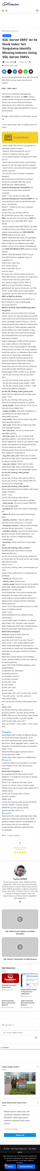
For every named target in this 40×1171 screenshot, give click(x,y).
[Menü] (37, 10)
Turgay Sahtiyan (13, 835)
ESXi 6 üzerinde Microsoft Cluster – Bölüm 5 (28, 1003)
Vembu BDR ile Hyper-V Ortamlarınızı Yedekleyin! (29, 992)
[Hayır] (37, 1162)
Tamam (10, 1166)
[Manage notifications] (6, 1165)
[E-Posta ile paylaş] (31, 71)
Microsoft (15, 31)
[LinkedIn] (15, 71)
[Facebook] (4, 71)
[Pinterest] (20, 71)
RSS (18, 896)
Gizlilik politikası (26, 1166)
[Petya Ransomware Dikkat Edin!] (10, 978)
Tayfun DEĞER (9, 62)
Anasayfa (7, 31)
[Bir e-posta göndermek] (15, 62)
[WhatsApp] (25, 71)
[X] (9, 71)
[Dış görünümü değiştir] (7, 10)
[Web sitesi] (20, 901)
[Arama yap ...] (3, 10)
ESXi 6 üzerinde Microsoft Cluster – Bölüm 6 (9, 1003)
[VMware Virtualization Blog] (10, 4)
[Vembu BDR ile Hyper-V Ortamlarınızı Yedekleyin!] (29, 980)
